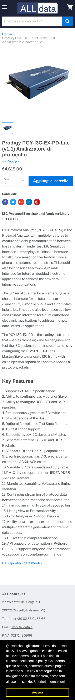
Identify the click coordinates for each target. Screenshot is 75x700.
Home (7, 34)
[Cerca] (67, 21)
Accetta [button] (37, 692)
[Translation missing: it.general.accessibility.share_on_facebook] (5, 202)
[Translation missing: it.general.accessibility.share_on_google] (21, 202)
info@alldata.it (21, 627)
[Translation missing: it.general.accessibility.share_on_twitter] (13, 202)
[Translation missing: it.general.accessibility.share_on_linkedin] (29, 202)
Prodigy (13, 161)
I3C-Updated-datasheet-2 (22, 563)
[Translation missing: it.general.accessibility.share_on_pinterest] (37, 202)
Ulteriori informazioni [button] (49, 681)
